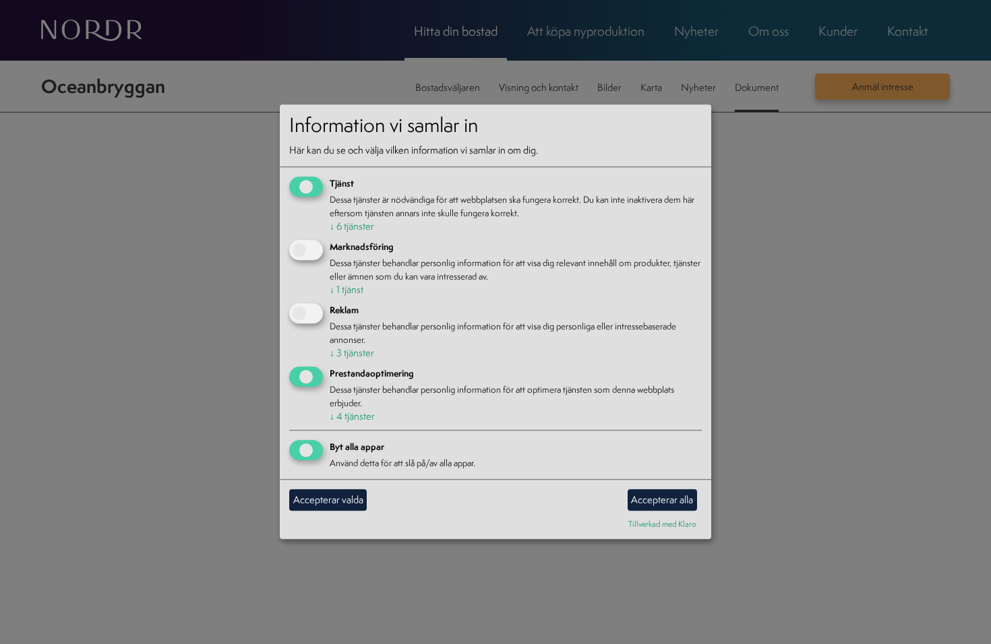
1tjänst (346, 289)
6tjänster (352, 227)
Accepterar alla (662, 499)
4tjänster (352, 416)
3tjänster (352, 353)
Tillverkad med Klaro (662, 523)
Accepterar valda (328, 499)
